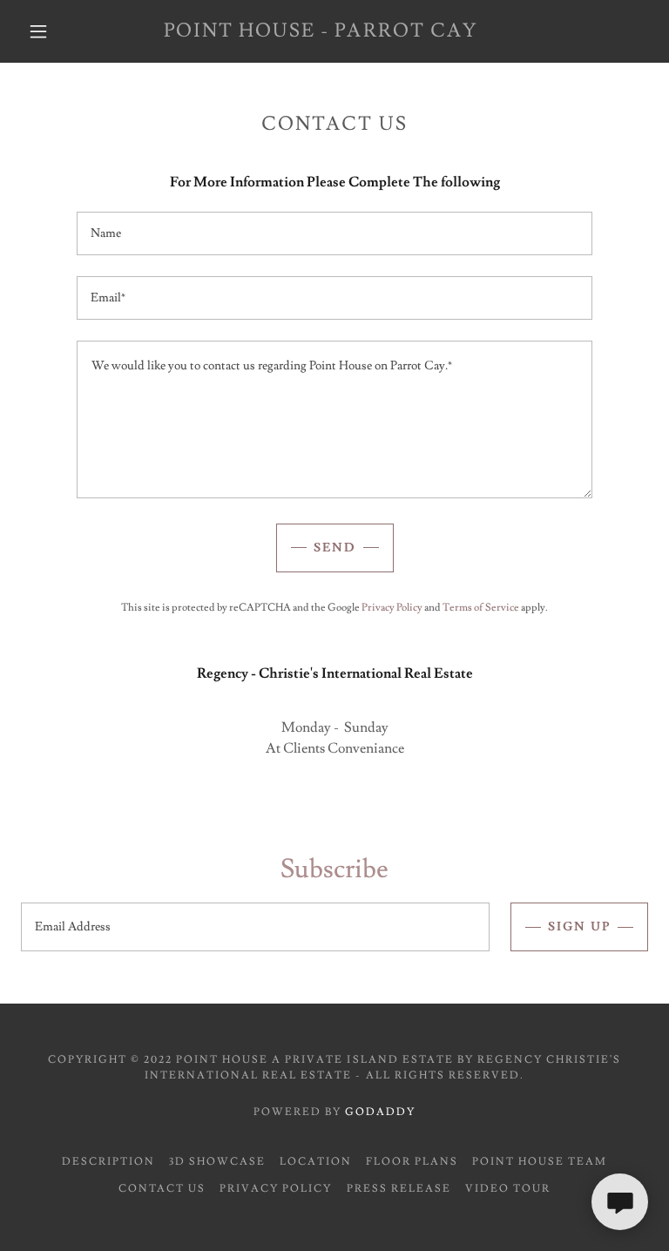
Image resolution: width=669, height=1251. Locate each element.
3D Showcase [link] (217, 1161)
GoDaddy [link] (380, 1112)
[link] (321, 32)
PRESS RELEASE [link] (399, 1188)
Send (335, 548)
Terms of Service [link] (481, 607)
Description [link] (108, 1161)
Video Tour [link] (508, 1188)
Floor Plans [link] (412, 1161)
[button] (38, 31)
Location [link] (316, 1161)
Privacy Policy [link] (392, 607)
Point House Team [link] (539, 1161)
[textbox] (334, 233)
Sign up (579, 927)
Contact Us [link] (162, 1188)
